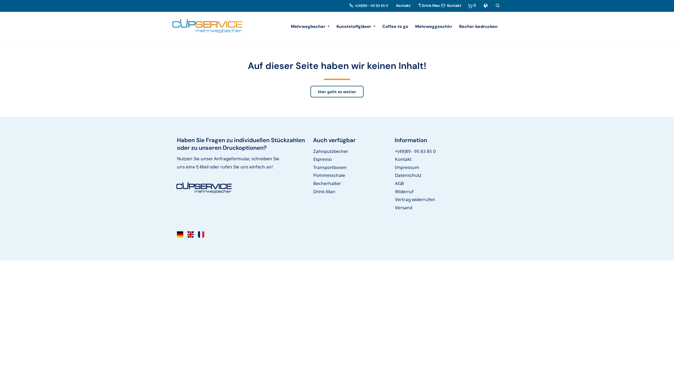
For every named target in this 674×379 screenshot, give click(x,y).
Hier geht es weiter (337, 91)
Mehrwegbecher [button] (308, 26)
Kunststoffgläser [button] (354, 26)
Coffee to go (395, 26)
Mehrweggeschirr (433, 26)
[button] (486, 5)
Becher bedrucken (478, 26)
